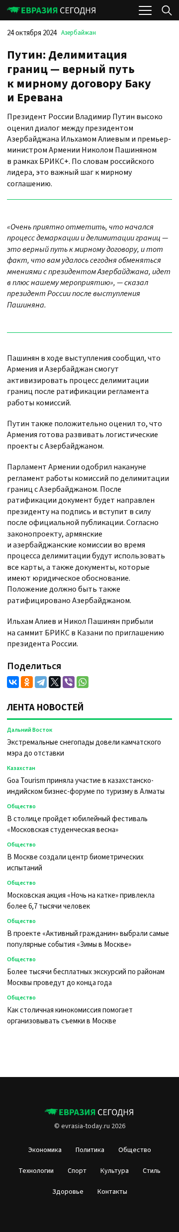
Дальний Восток (29, 730)
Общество (21, 806)
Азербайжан (78, 32)
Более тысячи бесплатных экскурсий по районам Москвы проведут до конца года (86, 977)
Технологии (36, 1171)
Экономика (45, 1150)
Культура (114, 1171)
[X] (55, 682)
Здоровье (68, 1192)
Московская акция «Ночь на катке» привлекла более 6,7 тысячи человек (81, 901)
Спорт (77, 1171)
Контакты (112, 1192)
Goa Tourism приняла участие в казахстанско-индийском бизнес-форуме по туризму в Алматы (86, 786)
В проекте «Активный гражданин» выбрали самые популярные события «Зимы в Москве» (88, 939)
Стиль (152, 1171)
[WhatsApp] (83, 682)
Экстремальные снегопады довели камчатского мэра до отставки (84, 748)
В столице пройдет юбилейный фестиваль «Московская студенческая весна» (77, 824)
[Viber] (69, 682)
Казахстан (21, 768)
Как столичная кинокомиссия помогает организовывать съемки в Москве (70, 1015)
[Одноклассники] (27, 682)
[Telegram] (41, 682)
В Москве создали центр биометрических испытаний (75, 862)
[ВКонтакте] (13, 682)
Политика (90, 1150)
